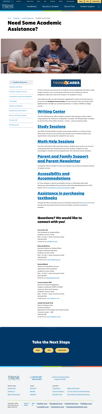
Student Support (87, 7)
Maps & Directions (14, 394)
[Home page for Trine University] (8, 7)
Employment (12, 388)
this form (85, 203)
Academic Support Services (18, 92)
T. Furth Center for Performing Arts (78, 391)
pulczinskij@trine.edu (54, 317)
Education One (57, 394)
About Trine (30, 1)
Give (45, 1)
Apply (80, 1)
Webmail (33, 394)
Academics (32, 7)
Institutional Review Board (18, 111)
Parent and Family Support (18, 115)
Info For (18, 1)
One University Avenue (61, 377)
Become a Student (50, 7)
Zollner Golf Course (73, 388)
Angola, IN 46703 (60, 379)
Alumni (61, 1)
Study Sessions (52, 127)
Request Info (96, 1)
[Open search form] (98, 6)
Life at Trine (69, 7)
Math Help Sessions (56, 142)
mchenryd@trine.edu (53, 260)
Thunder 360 (13, 120)
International (70, 1)
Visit (87, 1)
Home (9, 18)
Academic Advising (15, 87)
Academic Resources (28, 18)
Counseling (13, 101)
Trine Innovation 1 (58, 391)
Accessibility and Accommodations (20, 96)
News (38, 1)
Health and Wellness (16, 106)
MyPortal (33, 388)
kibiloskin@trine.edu (53, 278)
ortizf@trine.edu (52, 241)
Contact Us (11, 391)
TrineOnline (56, 388)
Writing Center (14, 125)
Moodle (32, 391)
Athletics (52, 1)
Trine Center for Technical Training (78, 394)
